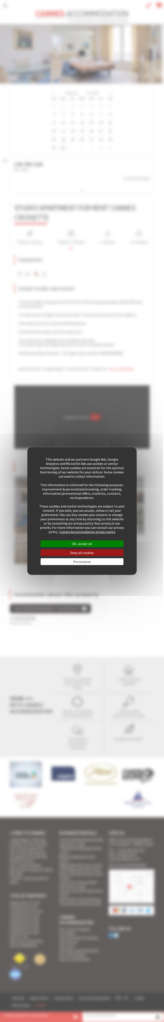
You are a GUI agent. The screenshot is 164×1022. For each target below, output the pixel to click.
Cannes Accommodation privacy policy (87, 532)
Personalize (82, 562)
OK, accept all (82, 544)
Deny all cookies (82, 553)
